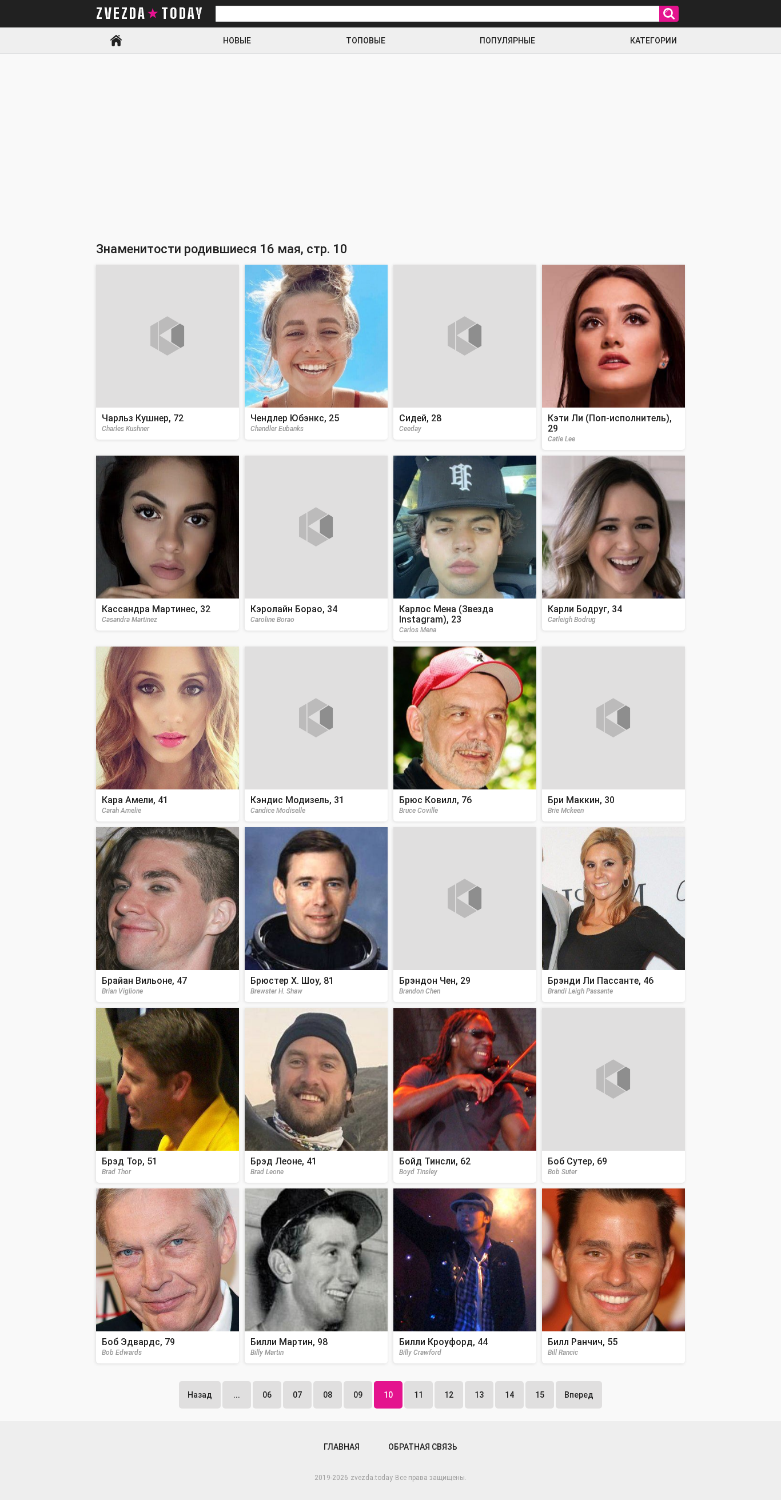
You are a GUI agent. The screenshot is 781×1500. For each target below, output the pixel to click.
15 (539, 1394)
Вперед (578, 1394)
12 (448, 1394)
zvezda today (150, 14)
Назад (200, 1394)
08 (327, 1394)
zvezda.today (371, 1478)
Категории (653, 40)
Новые (237, 40)
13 (479, 1394)
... (236, 1394)
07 (297, 1394)
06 (267, 1394)
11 (418, 1394)
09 (357, 1394)
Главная (116, 40)
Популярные (507, 40)
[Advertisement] (390, 139)
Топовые (365, 40)
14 (509, 1394)
